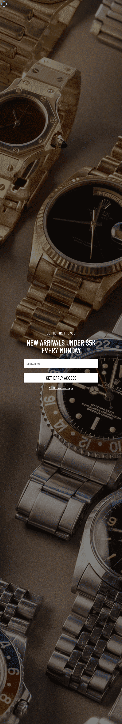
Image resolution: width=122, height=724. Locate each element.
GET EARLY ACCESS (61, 378)
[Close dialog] (4, 4)
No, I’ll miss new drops (61, 388)
